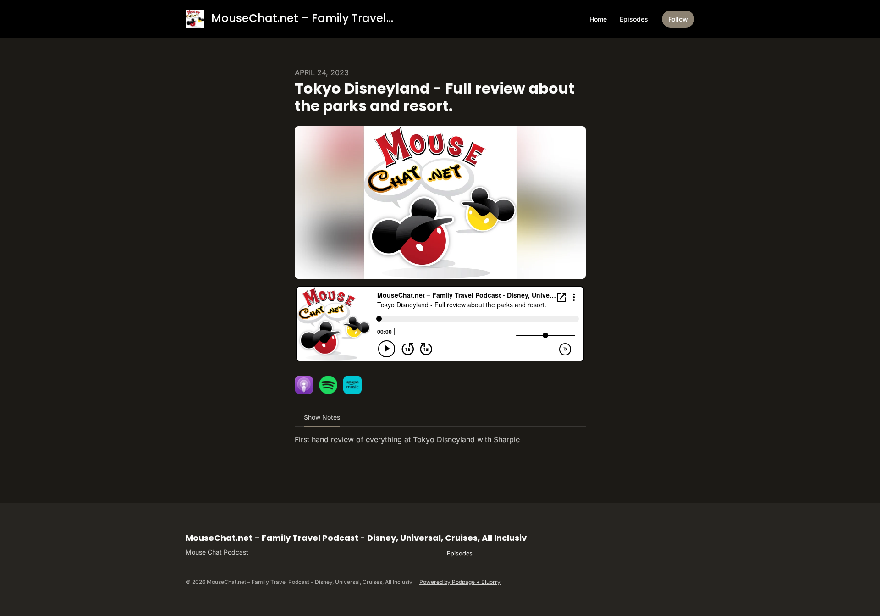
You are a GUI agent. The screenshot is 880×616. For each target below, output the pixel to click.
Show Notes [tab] (322, 417)
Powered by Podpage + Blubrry (459, 581)
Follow (678, 19)
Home (598, 19)
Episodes (634, 19)
